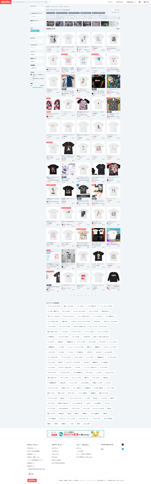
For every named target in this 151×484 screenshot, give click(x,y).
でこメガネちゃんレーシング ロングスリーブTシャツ (98, 201)
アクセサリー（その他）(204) (64, 367)
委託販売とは (30, 466)
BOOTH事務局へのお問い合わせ (84, 457)
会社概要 (61, 480)
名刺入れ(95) (63, 382)
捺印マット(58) (50, 393)
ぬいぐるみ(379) (108, 352)
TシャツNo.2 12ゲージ (112, 68)
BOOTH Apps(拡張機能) (33, 451)
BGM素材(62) (88, 388)
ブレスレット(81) (73, 382)
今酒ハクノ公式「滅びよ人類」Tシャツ (83, 47)
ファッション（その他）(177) (90, 367)
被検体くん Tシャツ (81, 156)
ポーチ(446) (61, 352)
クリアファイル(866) (89, 331)
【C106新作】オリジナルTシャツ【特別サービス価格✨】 (52, 264)
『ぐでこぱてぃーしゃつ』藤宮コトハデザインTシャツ (83, 178)
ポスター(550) (102, 341)
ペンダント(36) (50, 403)
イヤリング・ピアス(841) (103, 331)
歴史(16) (109, 408)
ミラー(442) (70, 352)
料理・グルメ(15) (51, 413)
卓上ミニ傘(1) (87, 423)
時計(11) (69, 413)
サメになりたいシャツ (112, 134)
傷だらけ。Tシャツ (81, 264)
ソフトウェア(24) (51, 408)
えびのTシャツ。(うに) (51, 89)
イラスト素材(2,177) (110, 316)
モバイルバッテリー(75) (52, 388)
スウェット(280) (51, 362)
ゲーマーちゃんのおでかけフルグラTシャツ (52, 114)
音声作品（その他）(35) (63, 403)
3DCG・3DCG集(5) (108, 418)
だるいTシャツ (49, 156)
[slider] (31, 87)
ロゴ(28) (88, 403)
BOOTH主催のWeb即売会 (58, 463)
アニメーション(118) (76, 377)
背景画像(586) (70, 341)
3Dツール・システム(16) (98, 408)
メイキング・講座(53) (82, 393)
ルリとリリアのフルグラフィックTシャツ (113, 178)
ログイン (110, 2)
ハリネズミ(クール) (111, 221)
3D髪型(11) (84, 413)
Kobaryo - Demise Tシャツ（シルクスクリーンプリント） (68, 156)
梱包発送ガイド (31, 463)
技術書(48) (93, 393)
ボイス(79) (108, 382)
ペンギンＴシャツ (96, 134)
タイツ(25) (107, 403)
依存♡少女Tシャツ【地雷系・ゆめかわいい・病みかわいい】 (68, 68)
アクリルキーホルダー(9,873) (53, 306)
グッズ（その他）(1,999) (52, 321)
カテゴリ (33, 38)
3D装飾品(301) (100, 357)
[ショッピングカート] (140, 2)
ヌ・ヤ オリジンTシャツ (67, 112)
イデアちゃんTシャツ (112, 46)
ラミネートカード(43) (52, 398)
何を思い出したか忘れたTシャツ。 (83, 135)
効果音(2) (64, 423)
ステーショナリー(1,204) (64, 326)
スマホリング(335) (78, 357)
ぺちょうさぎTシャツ (66, 242)
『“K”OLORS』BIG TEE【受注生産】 (52, 287)
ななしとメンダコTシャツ (98, 264)
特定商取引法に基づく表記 (113, 480)
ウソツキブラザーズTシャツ (68, 134)
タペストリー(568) (81, 341)
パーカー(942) (64, 331)
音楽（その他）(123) (51, 377)
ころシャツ (94, 156)
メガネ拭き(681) (86, 336)
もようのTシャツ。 (111, 264)
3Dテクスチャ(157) (51, 372)
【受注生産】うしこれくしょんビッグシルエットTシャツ (83, 201)
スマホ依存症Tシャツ (51, 242)
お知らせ (78, 448)
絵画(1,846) (64, 321)
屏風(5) (49, 423)
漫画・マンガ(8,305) (68, 306)
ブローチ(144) (89, 372)
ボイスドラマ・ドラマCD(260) (73, 362)
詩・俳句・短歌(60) (98, 388)
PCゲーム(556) (92, 341)
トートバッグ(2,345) (97, 316)
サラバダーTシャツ (81, 89)
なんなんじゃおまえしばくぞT (68, 47)
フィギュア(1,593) (51, 326)
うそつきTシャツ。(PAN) (97, 112)
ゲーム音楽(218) (105, 362)
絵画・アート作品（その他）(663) (101, 336)
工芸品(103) (105, 377)
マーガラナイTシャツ (51, 68)
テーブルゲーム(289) (111, 357)
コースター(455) (51, 352)
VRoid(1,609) (97, 321)
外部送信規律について (102, 480)
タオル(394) (98, 352)
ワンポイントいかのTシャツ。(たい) (98, 285)
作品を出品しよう (131, 2)
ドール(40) (87, 398)
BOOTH (48, 6)
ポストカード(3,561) (93, 311)
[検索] (46, 2)
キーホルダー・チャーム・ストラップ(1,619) (80, 321)
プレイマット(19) (75, 408)
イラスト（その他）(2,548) (83, 316)
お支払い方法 (55, 454)
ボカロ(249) (86, 362)
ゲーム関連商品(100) (52, 382)
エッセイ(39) (104, 398)
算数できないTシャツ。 (97, 46)
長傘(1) (78, 423)
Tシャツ (60, 6)
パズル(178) (77, 367)
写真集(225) (95, 362)
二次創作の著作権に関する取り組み (36, 469)
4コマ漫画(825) (50, 336)
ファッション (54, 6)
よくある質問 (79, 451)
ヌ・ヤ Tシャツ (80, 221)
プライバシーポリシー (91, 480)
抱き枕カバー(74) (65, 388)
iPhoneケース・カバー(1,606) (110, 321)
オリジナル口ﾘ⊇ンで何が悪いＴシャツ (52, 47)
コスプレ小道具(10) (95, 413)
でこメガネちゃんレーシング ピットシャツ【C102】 (68, 91)
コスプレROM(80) (85, 382)
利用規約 (66, 480)
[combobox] (30, 2)
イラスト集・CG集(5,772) (53, 311)
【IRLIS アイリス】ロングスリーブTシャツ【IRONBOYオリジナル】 (113, 285)
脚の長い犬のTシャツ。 (51, 221)
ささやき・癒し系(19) (63, 408)
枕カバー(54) (71, 393)
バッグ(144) (98, 372)
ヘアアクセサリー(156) (65, 372)
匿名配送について (31, 454)
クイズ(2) (71, 423)
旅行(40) (95, 398)
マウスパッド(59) (110, 388)
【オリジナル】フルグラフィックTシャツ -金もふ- (83, 243)
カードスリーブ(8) (96, 418)
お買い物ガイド (56, 451)
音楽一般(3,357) (105, 311)
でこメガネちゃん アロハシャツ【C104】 (113, 114)
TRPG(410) (89, 352)
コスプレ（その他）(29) (77, 403)
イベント (33, 51)
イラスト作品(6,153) (91, 306)
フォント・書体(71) (77, 388)
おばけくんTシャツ (81, 68)
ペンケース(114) (95, 377)
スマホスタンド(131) (109, 372)
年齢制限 (33, 65)
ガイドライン (82, 480)
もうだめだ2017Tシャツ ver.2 (68, 285)
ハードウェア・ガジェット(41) (74, 398)
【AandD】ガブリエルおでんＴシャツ (52, 199)
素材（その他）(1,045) (52, 331)
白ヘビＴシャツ (110, 156)
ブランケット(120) (64, 377)
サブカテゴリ (34, 44)
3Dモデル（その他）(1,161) (80, 326)
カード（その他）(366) (52, 357)
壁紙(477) (89, 347)
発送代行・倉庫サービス (33, 457)
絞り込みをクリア (116, 12)
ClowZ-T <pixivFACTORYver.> (68, 222)
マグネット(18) (86, 408)
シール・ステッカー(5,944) (106, 306)
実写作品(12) (61, 413)
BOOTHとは (120, 2)
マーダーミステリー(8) (83, 418)
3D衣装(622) (60, 341)
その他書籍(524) (51, 347)
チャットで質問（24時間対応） (84, 454)
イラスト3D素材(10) (51, 418)
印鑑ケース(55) (61, 393)
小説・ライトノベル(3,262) (53, 316)
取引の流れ (54, 457)
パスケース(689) (75, 336)
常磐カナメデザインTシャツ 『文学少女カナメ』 (52, 178)
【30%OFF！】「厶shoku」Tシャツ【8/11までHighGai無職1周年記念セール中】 (98, 91)
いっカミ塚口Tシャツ (112, 242)
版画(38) (112, 398)
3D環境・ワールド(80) (97, 382)
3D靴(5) (56, 423)
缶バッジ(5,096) (66, 311)
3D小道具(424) (80, 352)
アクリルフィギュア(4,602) (79, 311)
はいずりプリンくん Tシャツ (53, 134)
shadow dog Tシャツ (82, 285)
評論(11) (77, 413)
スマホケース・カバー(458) (110, 347)
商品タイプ (33, 58)
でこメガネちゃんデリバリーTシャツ (113, 89)
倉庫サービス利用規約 (73, 480)
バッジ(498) (61, 347)
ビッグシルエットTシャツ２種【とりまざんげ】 (98, 243)
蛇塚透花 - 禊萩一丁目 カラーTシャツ (68, 199)
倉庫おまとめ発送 (56, 460)
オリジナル (66, 6)
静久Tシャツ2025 (66, 178)
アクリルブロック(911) (76, 331)
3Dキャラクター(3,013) (68, 316)
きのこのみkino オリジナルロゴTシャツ (98, 178)
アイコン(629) (50, 341)
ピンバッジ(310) (89, 357)
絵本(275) (60, 362)
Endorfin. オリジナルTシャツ (98, 68)
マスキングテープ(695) (63, 336)
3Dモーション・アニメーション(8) (67, 418)
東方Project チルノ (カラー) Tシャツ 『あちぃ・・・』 (68, 264)
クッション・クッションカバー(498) (75, 347)
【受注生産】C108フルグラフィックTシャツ (83, 112)
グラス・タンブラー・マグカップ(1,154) (98, 326)
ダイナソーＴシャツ (111, 198)
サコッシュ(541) (113, 341)
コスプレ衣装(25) (97, 403)
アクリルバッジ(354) (66, 357)
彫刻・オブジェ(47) (103, 393)
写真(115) (86, 377)
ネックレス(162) (103, 367)
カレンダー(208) (51, 367)
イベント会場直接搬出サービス (35, 460)
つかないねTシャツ (96, 221)
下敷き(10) (105, 413)
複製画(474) (97, 347)
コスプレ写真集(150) (77, 372)
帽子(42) (62, 398)
